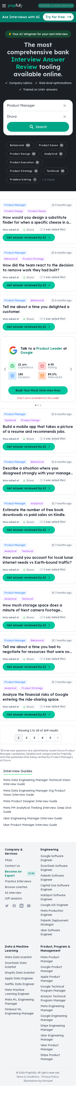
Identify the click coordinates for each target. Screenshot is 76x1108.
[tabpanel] (38, 802)
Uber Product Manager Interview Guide (30, 825)
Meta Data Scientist (18, 957)
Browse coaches (16, 887)
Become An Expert (19, 873)
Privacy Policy (50, 1076)
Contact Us (12, 866)
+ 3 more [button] (48, 179)
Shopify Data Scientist (20, 972)
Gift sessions (13, 898)
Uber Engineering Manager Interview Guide (32, 818)
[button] (20, 145)
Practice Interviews (18, 881)
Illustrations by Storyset (38, 1080)
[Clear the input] (65, 106)
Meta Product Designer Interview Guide (30, 801)
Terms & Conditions (27, 1076)
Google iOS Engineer (54, 905)
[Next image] (70, 369)
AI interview (13, 893)
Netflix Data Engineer (19, 984)
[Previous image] (5, 369)
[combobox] (38, 105)
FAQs (8, 860)
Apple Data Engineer (19, 978)
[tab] (17, 773)
